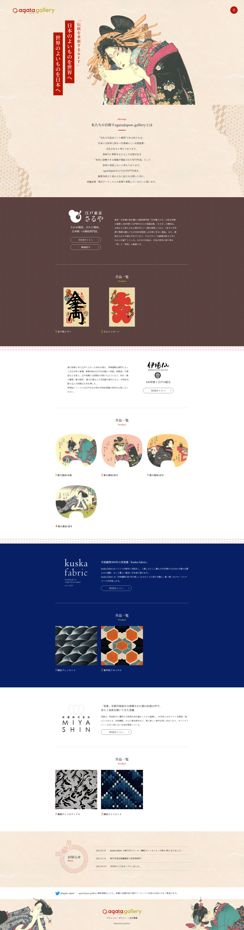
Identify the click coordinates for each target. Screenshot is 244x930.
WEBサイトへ (86, 239)
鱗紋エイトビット (111, 814)
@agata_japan (67, 893)
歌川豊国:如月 (109, 475)
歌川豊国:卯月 (155, 475)
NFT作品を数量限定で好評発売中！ (126, 858)
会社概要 (133, 918)
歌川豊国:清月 (63, 526)
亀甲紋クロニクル (111, 670)
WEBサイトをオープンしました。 (125, 866)
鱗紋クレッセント (65, 670)
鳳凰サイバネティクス (67, 814)
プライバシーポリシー (116, 918)
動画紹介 (85, 247)
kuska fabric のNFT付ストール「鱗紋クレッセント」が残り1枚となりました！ (146, 850)
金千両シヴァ (63, 331)
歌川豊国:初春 (63, 475)
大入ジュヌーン (110, 331)
